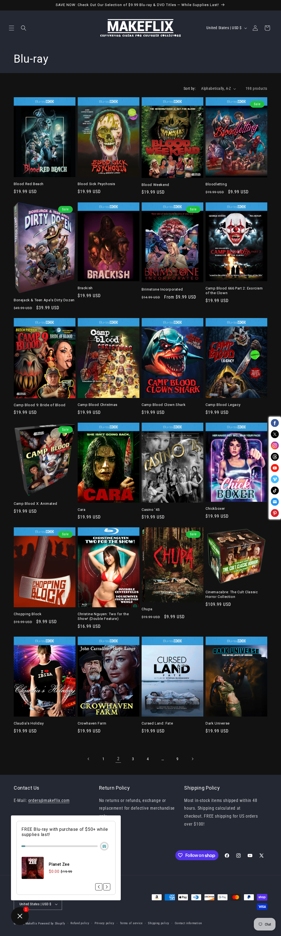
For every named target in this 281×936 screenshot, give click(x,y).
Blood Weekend (155, 185)
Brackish (85, 288)
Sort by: (190, 88)
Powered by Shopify (51, 923)
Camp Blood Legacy (223, 405)
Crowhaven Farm (92, 723)
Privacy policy (104, 923)
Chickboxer (215, 508)
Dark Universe (218, 723)
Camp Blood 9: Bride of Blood (40, 405)
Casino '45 (151, 510)
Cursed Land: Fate (157, 723)
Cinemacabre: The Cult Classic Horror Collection (232, 594)
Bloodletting (216, 184)
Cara (81, 510)
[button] (11, 28)
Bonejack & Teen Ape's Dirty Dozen (44, 300)
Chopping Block (27, 614)
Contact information (188, 923)
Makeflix (31, 923)
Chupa (147, 609)
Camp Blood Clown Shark (164, 405)
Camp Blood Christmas (97, 405)
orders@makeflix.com (48, 800)
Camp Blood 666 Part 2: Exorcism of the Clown (234, 290)
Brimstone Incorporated (162, 289)
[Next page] (192, 759)
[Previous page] (89, 759)
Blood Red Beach (29, 184)
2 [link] (118, 758)
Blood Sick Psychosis (96, 184)
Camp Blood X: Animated (35, 504)
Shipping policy (158, 923)
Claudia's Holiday (29, 723)
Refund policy (80, 923)
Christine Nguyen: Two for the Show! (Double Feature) (103, 616)
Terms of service (131, 923)
